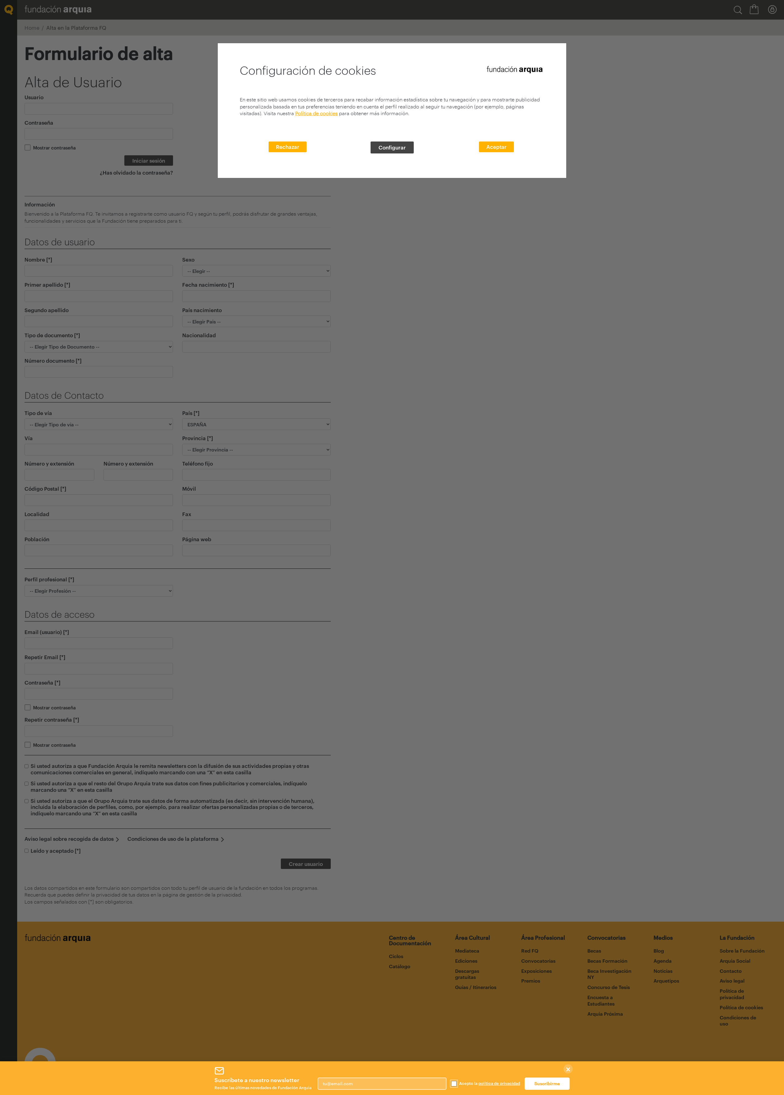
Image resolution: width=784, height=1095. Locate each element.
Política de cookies (316, 113)
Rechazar (287, 147)
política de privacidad (499, 1083)
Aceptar (496, 147)
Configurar (392, 147)
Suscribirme (547, 1083)
